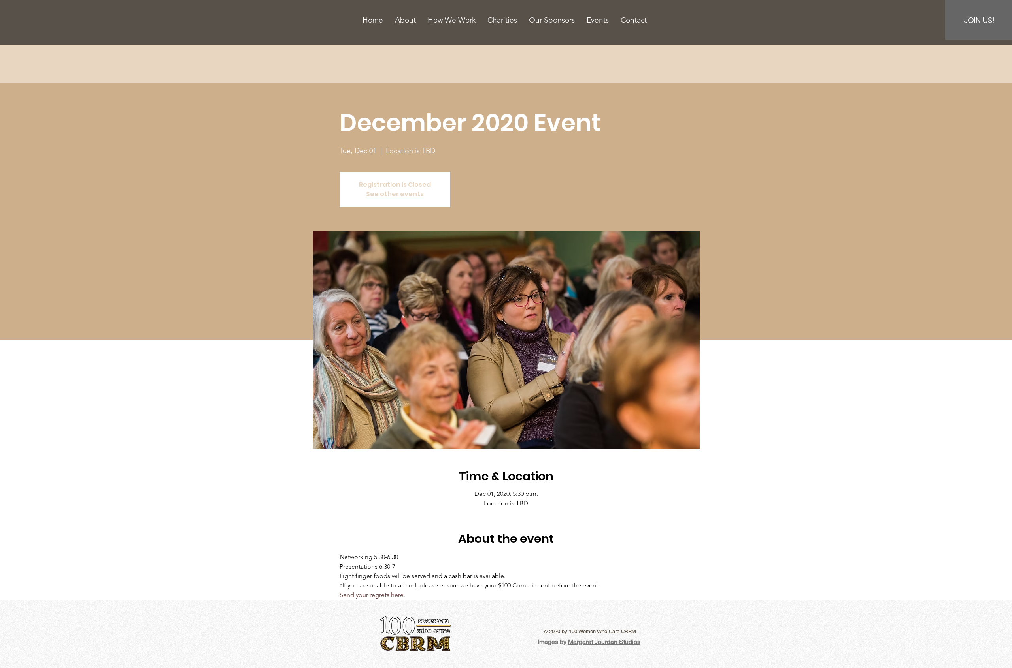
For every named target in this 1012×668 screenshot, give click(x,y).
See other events (395, 194)
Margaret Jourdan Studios (604, 641)
